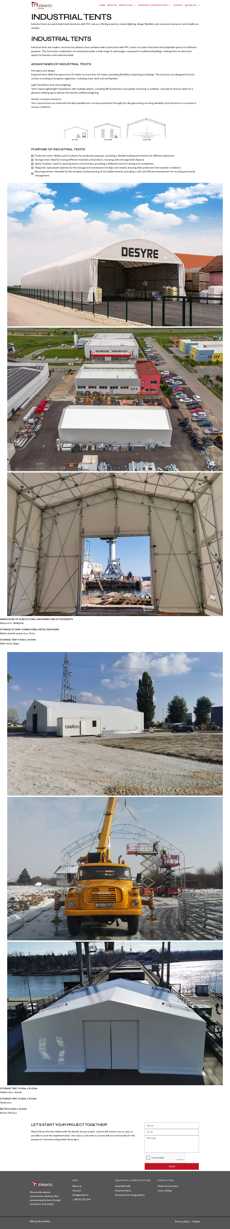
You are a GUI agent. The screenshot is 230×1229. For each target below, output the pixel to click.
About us (112, 5)
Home (102, 5)
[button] (3, 255)
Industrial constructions (152, 5)
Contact (178, 5)
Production (125, 5)
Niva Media (44, 1221)
